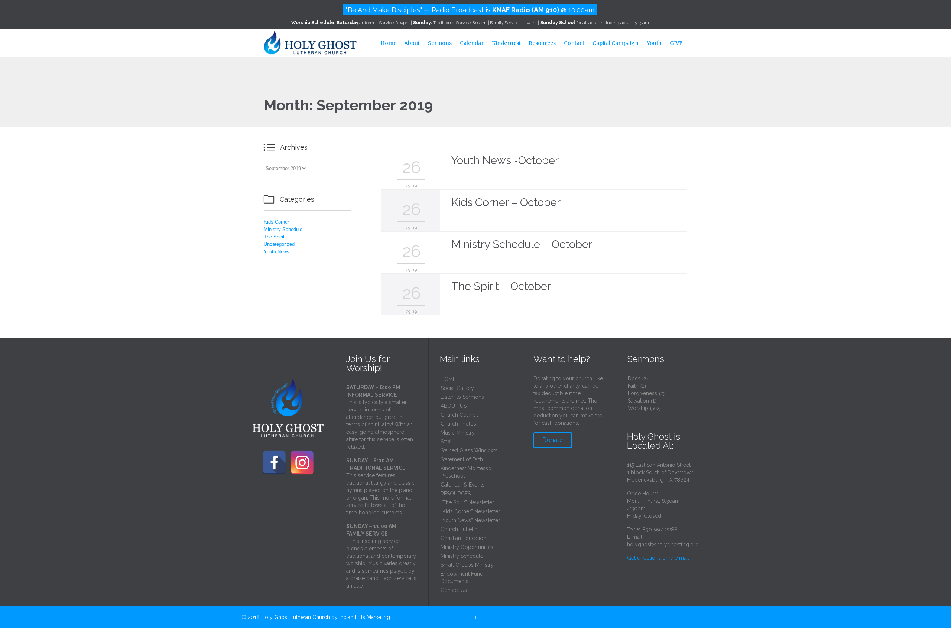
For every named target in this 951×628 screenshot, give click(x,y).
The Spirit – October (501, 286)
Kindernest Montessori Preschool (467, 472)
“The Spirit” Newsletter (467, 502)
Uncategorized (279, 244)
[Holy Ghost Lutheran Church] (310, 42)
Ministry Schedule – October (521, 244)
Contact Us (454, 590)
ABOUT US (454, 406)
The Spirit (274, 237)
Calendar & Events (462, 485)
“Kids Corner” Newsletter (470, 511)
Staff (446, 442)
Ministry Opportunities (467, 547)
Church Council (459, 415)
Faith (633, 386)
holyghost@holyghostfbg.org (663, 544)
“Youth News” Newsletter (470, 520)
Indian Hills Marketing (364, 617)
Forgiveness (642, 393)
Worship (638, 408)
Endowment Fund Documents (462, 577)
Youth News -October (505, 160)
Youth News (276, 251)
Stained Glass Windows (469, 450)
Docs (634, 378)
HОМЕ (448, 379)
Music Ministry (458, 433)
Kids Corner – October (506, 202)
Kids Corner (276, 222)
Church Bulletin (459, 529)
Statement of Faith (462, 459)
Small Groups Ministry (467, 565)
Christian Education (463, 538)
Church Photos (458, 424)
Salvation (638, 401)
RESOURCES (456, 494)
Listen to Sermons (462, 397)
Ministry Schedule (283, 229)
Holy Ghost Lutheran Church (295, 617)
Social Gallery (457, 388)
